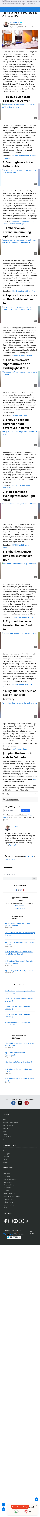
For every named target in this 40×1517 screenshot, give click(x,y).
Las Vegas (6, 1154)
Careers (6, 1191)
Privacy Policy (8, 1202)
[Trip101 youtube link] (21, 1221)
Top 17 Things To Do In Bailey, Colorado (19, 970)
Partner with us (9, 1185)
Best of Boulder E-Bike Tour (22, 356)
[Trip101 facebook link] (16, 890)
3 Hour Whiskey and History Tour (24, 617)
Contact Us (7, 1188)
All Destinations (8, 1120)
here (34, 779)
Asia (4, 1131)
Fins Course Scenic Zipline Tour (23, 291)
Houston (6, 1157)
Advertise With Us (10, 1193)
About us (7, 1173)
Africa (5, 1134)
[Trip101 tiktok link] (27, 1221)
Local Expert (29, 856)
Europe (5, 1128)
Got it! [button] (20, 9)
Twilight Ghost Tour (19, 415)
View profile (13, 845)
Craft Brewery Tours (19, 749)
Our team (7, 1176)
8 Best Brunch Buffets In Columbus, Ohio (19, 1062)
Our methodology (10, 1179)
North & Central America (11, 1123)
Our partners (8, 1182)
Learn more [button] (31, 4)
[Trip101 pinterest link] (23, 890)
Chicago (5, 1159)
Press (5, 1208)
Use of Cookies (9, 1205)
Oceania (5, 1140)
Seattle (5, 1162)
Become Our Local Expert (12, 1196)
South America (8, 1125)
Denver (5, 1151)
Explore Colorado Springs (20, 1507)
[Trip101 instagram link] (21, 890)
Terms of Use (8, 1199)
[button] (36, 1499)
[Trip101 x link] (19, 890)
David (16, 826)
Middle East (7, 1137)
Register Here (10, 859)
